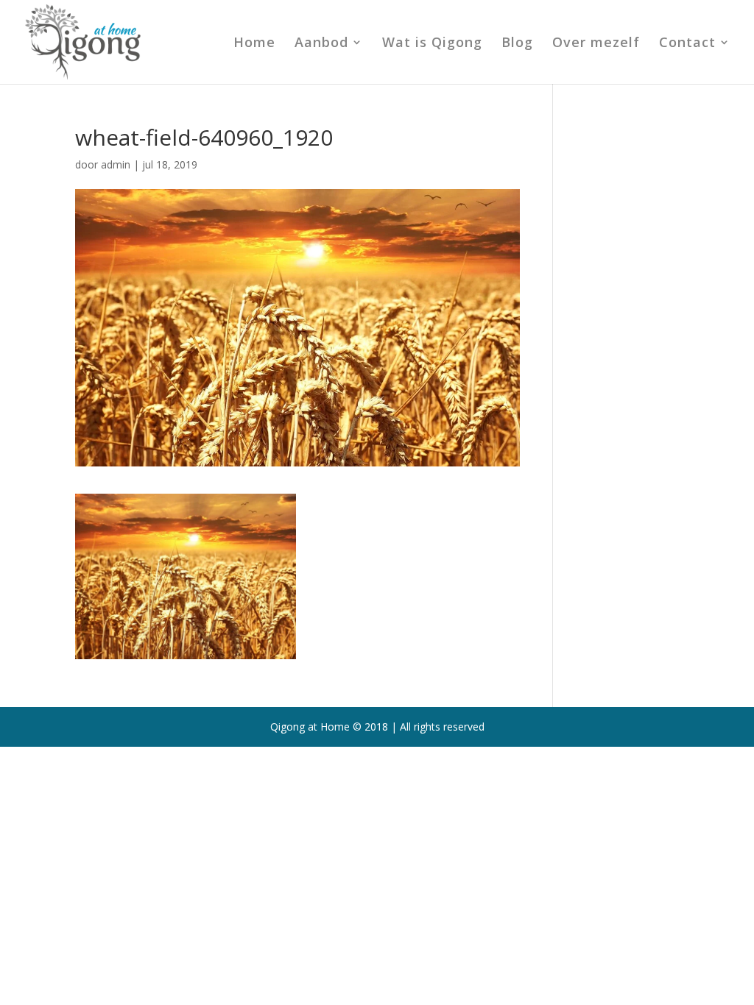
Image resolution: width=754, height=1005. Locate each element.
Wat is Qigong (432, 44)
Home (254, 44)
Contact (687, 44)
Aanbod (321, 44)
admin (115, 164)
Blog (517, 44)
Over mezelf (596, 44)
